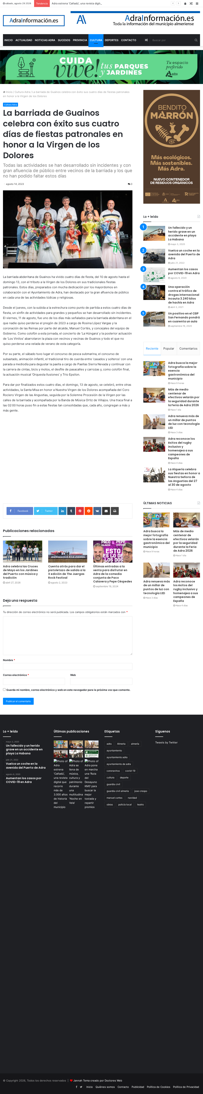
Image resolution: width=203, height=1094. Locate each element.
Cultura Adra (22, 91)
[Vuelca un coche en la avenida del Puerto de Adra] (154, 256)
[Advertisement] (67, 464)
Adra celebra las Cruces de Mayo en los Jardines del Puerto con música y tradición (20, 572)
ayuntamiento (114, 750)
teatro (140, 804)
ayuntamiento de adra (119, 763)
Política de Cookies (158, 1086)
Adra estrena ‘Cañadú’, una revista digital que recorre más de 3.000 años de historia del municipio (112, 3)
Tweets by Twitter (166, 742)
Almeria (121, 743)
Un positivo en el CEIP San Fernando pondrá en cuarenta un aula (184, 317)
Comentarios (188, 348)
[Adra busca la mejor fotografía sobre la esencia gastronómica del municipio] (154, 368)
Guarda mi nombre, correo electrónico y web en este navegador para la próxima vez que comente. (68, 689)
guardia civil (113, 784)
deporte (124, 777)
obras (110, 804)
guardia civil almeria (118, 790)
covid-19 (130, 770)
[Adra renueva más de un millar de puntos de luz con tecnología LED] (154, 421)
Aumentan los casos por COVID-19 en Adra (184, 271)
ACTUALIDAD (23, 40)
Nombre (9, 660)
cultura (110, 777)
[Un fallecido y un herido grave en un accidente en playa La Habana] (154, 233)
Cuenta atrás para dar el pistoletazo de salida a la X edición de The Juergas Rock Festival (66, 572)
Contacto (123, 1086)
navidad (132, 797)
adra (109, 743)
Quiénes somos (105, 1086)
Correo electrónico (16, 675)
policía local (125, 804)
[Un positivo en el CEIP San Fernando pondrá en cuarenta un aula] (154, 319)
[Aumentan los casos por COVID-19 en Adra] (154, 274)
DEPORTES (111, 40)
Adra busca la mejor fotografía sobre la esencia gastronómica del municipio (156, 539)
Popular (168, 348)
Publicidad (138, 1086)
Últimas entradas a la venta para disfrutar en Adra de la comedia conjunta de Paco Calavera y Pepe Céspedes (112, 573)
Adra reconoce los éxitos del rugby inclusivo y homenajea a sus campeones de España (181, 448)
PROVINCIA (80, 40)
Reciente (152, 348)
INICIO (8, 40)
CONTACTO (128, 40)
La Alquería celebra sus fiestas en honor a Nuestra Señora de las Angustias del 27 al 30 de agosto (184, 477)
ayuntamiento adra (117, 757)
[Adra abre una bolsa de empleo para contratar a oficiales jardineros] (92, 754)
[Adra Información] (34, 20)
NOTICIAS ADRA (45, 40)
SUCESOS (64, 40)
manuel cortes (114, 797)
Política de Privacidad (186, 1086)
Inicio (8, 91)
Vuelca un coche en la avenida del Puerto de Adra (184, 254)
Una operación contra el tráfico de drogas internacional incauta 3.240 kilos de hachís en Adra (183, 294)
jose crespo (140, 790)
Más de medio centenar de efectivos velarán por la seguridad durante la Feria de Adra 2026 (183, 397)
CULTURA (96, 40)
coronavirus (113, 770)
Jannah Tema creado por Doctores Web (97, 1080)
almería (135, 743)
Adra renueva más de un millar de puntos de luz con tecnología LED (184, 422)
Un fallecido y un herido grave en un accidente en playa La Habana (182, 233)
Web (73, 675)
